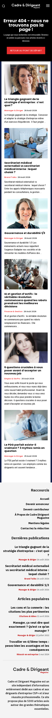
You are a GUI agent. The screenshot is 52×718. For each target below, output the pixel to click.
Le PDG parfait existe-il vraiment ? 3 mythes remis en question (24, 448)
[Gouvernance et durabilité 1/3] (26, 213)
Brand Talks (10, 177)
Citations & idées (28, 616)
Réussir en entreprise (27, 654)
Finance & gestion (13, 311)
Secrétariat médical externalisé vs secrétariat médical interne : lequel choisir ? (22, 167)
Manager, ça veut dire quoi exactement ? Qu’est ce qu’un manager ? (29, 626)
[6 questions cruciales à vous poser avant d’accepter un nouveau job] (26, 347)
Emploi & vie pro (12, 379)
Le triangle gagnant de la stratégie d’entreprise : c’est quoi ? (24, 102)
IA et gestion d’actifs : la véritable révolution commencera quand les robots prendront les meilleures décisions (25, 300)
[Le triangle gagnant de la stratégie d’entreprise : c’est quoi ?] (26, 79)
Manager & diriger (13, 110)
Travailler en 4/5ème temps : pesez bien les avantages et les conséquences (27, 646)
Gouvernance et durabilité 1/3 (24, 233)
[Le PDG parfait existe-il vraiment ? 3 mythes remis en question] (26, 425)
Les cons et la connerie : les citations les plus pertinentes (29, 609)
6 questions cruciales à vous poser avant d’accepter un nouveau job (23, 370)
